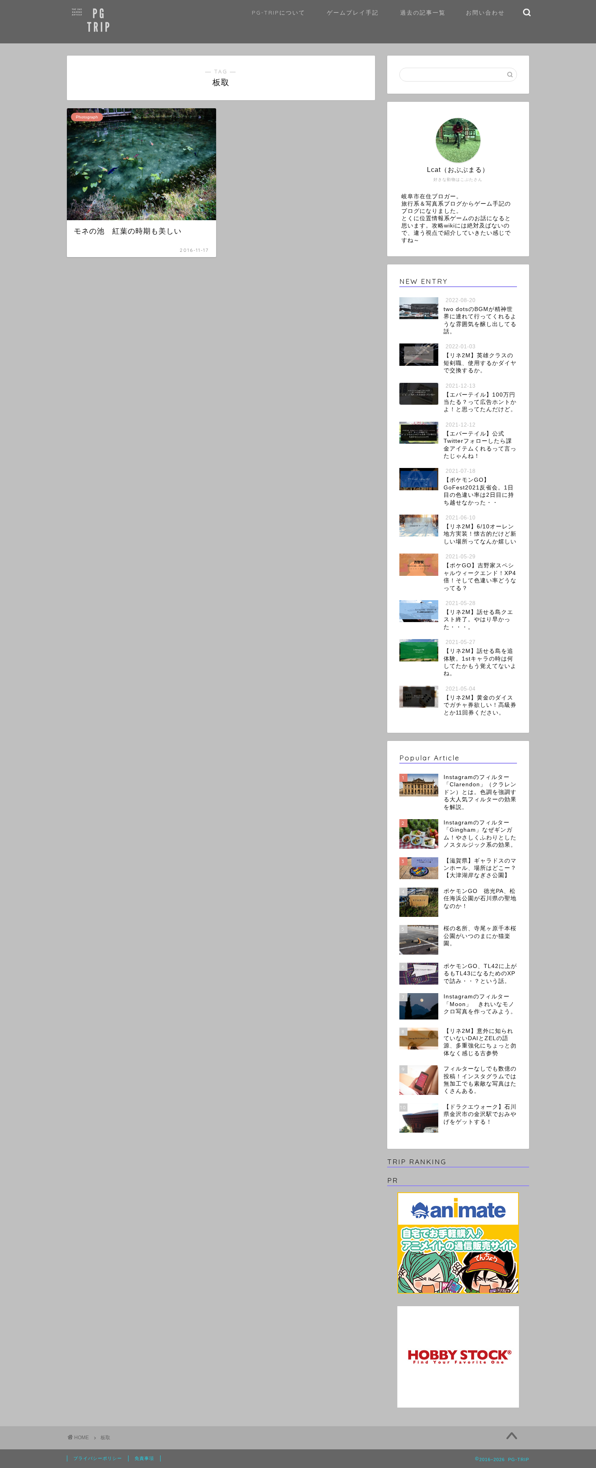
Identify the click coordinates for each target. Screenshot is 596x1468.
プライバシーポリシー (97, 1458)
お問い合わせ (485, 12)
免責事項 (144, 1458)
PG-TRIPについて (278, 12)
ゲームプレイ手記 (353, 12)
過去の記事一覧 (423, 12)
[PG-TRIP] (113, 37)
